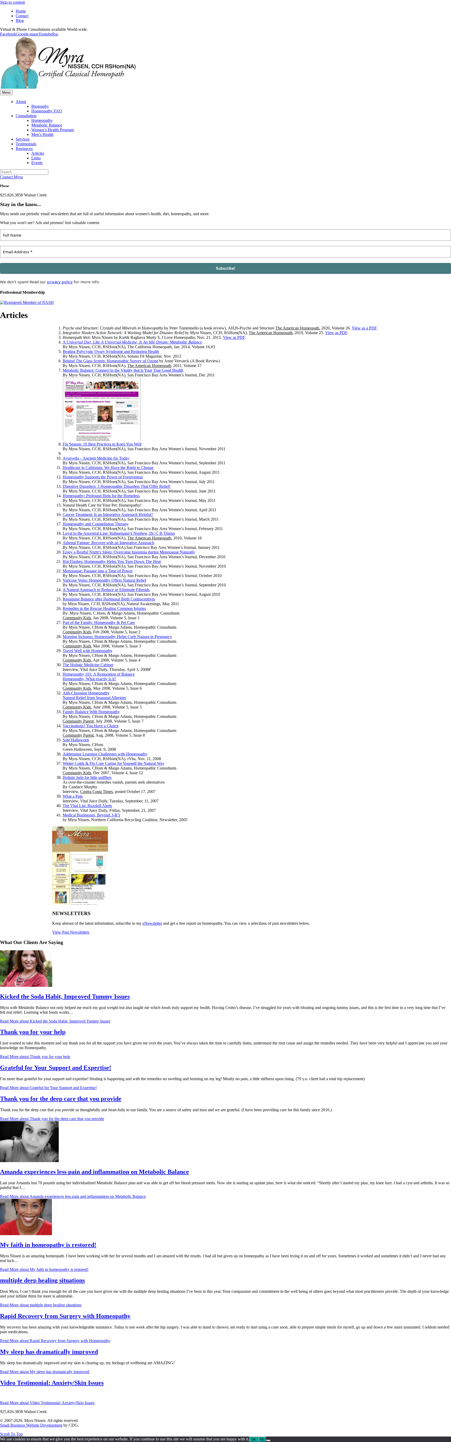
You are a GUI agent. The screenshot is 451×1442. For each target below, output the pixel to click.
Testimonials (26, 144)
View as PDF (336, 333)
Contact (22, 16)
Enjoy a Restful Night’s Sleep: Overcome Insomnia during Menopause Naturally (129, 552)
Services (22, 139)
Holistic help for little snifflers (87, 777)
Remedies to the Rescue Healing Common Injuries (104, 608)
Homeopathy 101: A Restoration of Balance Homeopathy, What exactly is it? (99, 676)
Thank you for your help (33, 1032)
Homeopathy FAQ (46, 111)
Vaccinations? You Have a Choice (90, 726)
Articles (37, 153)
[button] (11, 1434)
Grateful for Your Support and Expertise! (55, 1067)
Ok (253, 1439)
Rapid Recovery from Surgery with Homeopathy (65, 1316)
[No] (268, 1440)
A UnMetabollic (132, 342)
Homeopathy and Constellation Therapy (96, 524)
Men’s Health (42, 134)
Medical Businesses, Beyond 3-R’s (91, 815)
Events (37, 162)
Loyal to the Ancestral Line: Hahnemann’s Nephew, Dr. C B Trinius (119, 533)
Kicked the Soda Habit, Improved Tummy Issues (65, 996)
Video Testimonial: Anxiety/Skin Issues (52, 1382)
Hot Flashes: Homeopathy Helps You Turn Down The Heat (112, 561)
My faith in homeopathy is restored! (48, 1244)
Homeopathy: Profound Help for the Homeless (101, 496)
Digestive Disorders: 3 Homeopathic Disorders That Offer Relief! (116, 486)
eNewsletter (152, 923)
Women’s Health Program (52, 130)
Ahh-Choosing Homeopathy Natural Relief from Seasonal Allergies (94, 695)
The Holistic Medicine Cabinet (88, 665)
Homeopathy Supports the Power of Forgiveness (103, 477)
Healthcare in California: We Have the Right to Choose (108, 467)
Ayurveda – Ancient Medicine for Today (96, 458)
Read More (55, 1021)
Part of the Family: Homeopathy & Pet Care (99, 622)
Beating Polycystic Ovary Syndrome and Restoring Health (111, 351)
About (21, 101)
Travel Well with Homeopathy (87, 650)
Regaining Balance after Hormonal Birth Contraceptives (109, 599)
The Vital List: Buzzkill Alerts (87, 805)
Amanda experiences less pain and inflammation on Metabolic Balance (94, 1171)
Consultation (26, 115)
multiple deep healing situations (42, 1280)
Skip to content (12, 2)
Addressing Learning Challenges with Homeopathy (105, 754)
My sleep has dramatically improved (49, 1351)
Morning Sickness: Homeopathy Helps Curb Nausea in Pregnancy (117, 636)
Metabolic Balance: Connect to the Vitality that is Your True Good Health (123, 370)
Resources (24, 148)
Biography (40, 106)
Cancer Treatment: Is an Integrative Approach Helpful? (108, 514)
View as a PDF (364, 328)
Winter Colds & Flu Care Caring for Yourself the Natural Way (113, 763)
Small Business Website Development (31, 1425)
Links (36, 158)
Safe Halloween (76, 740)
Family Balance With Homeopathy (91, 712)
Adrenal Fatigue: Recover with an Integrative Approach (108, 542)
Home (21, 11)
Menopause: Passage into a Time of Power (98, 571)
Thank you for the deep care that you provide (60, 1098)
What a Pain (73, 796)
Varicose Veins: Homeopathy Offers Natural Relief (104, 580)
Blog (20, 20)
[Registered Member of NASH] (27, 302)
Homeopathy (42, 120)
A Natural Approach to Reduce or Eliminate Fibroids (106, 589)
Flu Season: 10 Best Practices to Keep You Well (102, 444)
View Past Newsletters (70, 932)
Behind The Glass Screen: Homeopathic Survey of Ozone (110, 361)
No (262, 1439)
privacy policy (60, 281)
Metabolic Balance (46, 125)
